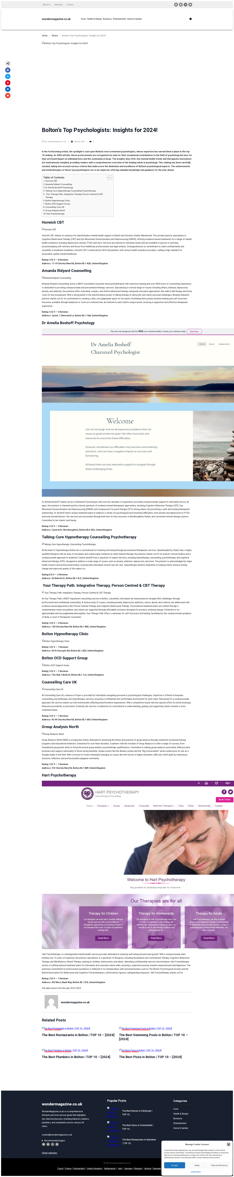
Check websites (49, 1153)
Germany (128, 1168)
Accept (174, 1165)
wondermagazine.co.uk (56, 19)
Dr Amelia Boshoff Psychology (59, 187)
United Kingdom (94, 1168)
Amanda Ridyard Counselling (58, 184)
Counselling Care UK (54, 207)
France (68, 1168)
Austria (147, 1168)
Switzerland (78, 1168)
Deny (197, 1165)
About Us (47, 5)
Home (45, 35)
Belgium (138, 1168)
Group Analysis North (55, 210)
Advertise (59, 5)
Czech (60, 1168)
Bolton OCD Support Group (57, 204)
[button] (228, 1144)
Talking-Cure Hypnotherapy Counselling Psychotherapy (70, 191)
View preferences (219, 1165)
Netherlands (110, 1168)
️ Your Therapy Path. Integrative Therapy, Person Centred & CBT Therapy (74, 196)
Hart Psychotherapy (55, 214)
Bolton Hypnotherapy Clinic (57, 201)
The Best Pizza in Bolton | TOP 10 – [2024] (150, 1057)
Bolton (55, 35)
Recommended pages (54, 1140)
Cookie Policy (196, 1172)
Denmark (157, 1168)
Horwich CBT (51, 181)
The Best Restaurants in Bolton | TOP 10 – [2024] (78, 1035)
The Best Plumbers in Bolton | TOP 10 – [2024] (76, 1057)
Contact (70, 5)
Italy (120, 1168)
